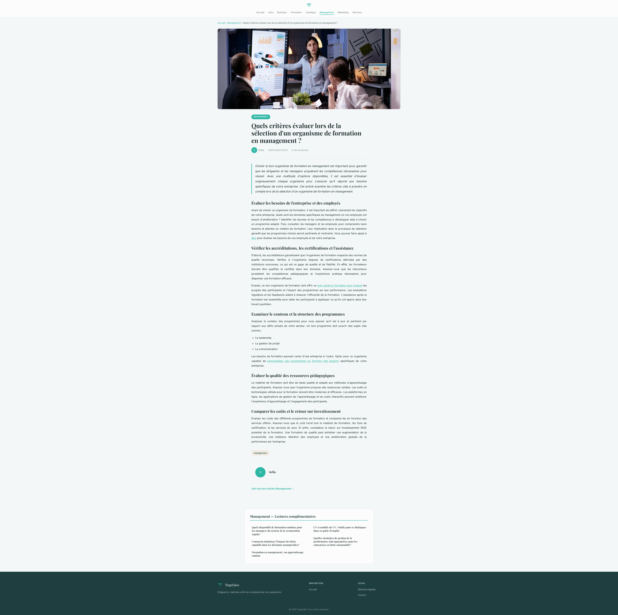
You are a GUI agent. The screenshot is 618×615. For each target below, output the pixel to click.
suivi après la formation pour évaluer (339, 285)
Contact (362, 595)
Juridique (311, 12)
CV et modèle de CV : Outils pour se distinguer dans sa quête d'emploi (340, 529)
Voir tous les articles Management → (272, 488)
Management (327, 12)
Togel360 (232, 584)
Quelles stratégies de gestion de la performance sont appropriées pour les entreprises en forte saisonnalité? (335, 541)
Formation (296, 12)
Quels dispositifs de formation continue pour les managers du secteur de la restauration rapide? (277, 531)
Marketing (343, 12)
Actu (270, 12)
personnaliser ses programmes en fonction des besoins (303, 361)
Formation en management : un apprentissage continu (278, 554)
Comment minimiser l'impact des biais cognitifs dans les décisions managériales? (275, 543)
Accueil (260, 12)
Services (357, 12)
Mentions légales (367, 589)
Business (282, 12)
